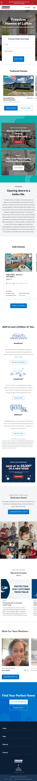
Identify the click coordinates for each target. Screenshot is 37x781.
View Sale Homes (26, 108)
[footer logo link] (18, 761)
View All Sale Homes (18, 305)
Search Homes (18, 59)
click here (20, 472)
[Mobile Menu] (34, 7)
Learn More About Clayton (18, 512)
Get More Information (18, 702)
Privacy (10, 779)
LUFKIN (28, 7)
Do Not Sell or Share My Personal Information (23, 779)
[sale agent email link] (25, 670)
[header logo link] (5, 7)
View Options (18, 398)
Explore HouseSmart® (18, 362)
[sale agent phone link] (28, 670)
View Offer (18, 142)
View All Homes (11, 108)
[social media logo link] (18, 765)
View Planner (18, 168)
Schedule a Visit (18, 707)
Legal (6, 779)
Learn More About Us (10, 677)
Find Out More (18, 434)
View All (18, 575)
